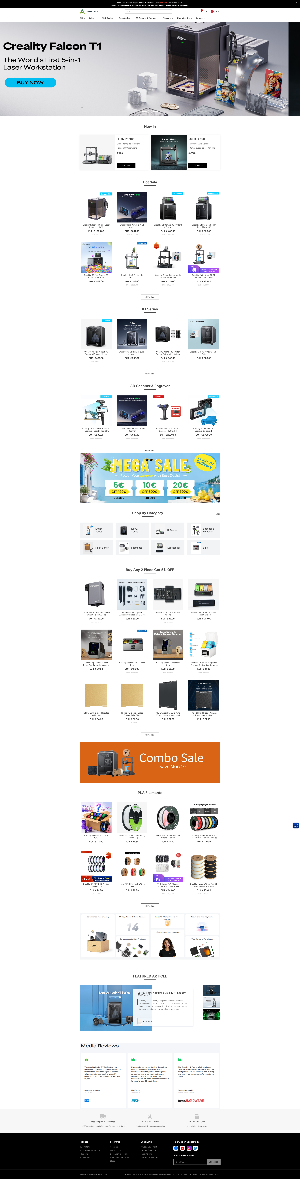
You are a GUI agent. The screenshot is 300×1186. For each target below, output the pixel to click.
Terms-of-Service (148, 1150)
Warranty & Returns (149, 1157)
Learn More (126, 165)
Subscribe (213, 1162)
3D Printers (85, 1147)
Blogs (112, 1161)
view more (147, 1021)
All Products (150, 297)
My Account (115, 1150)
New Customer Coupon (120, 1157)
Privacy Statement (149, 1147)
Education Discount (119, 1154)
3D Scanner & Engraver (90, 1150)
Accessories (85, 1157)
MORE (218, 514)
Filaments (84, 1154)
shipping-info (146, 1154)
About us (114, 1147)
